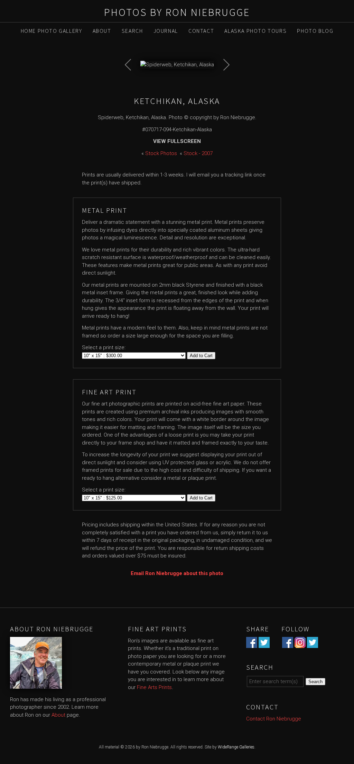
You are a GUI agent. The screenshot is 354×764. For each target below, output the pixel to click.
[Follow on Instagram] (300, 644)
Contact (201, 30)
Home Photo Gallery (51, 30)
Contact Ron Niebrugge (273, 719)
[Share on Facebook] (251, 644)
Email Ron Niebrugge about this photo (177, 573)
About (102, 30)
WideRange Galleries (236, 747)
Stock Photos (161, 153)
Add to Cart (201, 355)
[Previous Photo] (131, 82)
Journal (165, 30)
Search (132, 30)
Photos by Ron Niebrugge (177, 12)
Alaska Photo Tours (255, 30)
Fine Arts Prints (154, 687)
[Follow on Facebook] (287, 644)
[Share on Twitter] (264, 644)
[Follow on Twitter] (312, 644)
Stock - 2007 (198, 153)
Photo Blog (315, 30)
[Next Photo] (222, 82)
